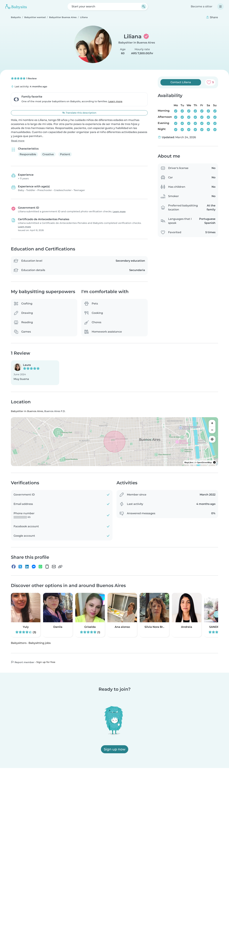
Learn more (115, 101)
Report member (24, 662)
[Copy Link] (60, 566)
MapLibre (188, 462)
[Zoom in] (212, 423)
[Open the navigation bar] (220, 6)
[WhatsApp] (40, 566)
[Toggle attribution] (214, 462)
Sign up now (114, 749)
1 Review (31, 78)
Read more (17, 140)
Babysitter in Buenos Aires (136, 42)
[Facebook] (13, 566)
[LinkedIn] (27, 566)
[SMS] (47, 566)
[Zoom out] (212, 430)
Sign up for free (45, 662)
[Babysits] (16, 6)
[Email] (53, 566)
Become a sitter (201, 6)
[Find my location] (212, 439)
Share (213, 17)
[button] (35, 372)
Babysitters (18, 642)
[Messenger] (33, 566)
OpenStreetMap (204, 462)
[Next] (217, 614)
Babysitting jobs (39, 642)
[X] (20, 566)
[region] (114, 441)
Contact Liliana (180, 82)
